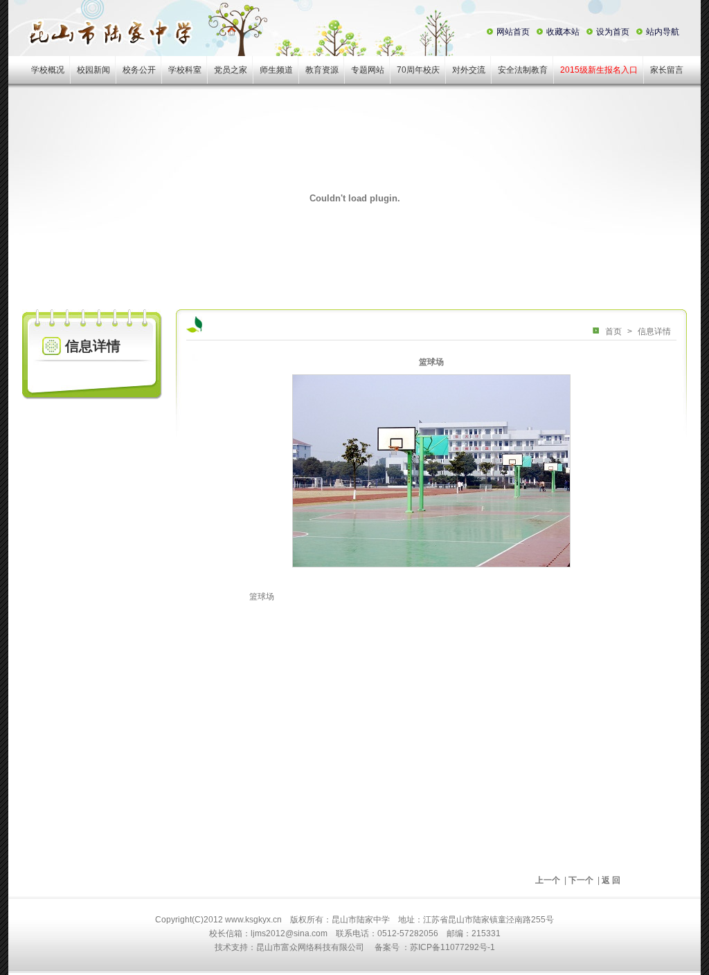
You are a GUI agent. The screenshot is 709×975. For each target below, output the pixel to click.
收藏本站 (563, 32)
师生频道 (276, 70)
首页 (613, 331)
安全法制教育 (523, 70)
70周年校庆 (418, 70)
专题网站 (367, 70)
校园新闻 (93, 70)
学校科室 (184, 70)
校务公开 (139, 70)
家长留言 (666, 70)
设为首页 (612, 32)
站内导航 (662, 32)
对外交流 (468, 70)
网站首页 (513, 32)
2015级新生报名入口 (599, 70)
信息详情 (654, 331)
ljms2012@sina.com (289, 933)
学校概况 (47, 70)
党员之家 (230, 70)
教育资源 (322, 70)
